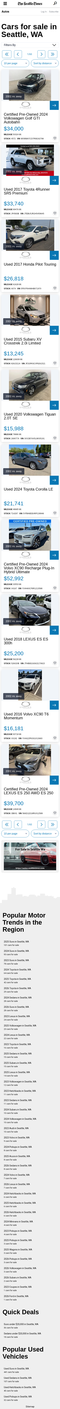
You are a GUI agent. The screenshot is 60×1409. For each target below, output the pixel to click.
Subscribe (53, 11)
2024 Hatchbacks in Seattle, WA (20, 1195)
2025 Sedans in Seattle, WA (18, 1055)
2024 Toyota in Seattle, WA (17, 971)
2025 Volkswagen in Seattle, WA (20, 1027)
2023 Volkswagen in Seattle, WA (20, 1083)
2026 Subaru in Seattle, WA (17, 1279)
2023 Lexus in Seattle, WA (17, 1018)
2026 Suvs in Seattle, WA (16, 1009)
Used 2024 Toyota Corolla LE (28, 489)
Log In (44, 11)
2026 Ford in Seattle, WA (16, 1298)
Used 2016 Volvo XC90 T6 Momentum (26, 716)
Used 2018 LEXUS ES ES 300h (26, 641)
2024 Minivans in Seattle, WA (18, 1223)
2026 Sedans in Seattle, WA (18, 1167)
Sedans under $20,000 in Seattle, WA (22, 1335)
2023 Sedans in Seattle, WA (18, 1102)
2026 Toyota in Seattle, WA (17, 990)
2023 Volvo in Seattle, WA (17, 1139)
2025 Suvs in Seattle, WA (16, 943)
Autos (5, 11)
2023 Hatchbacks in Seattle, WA (20, 1093)
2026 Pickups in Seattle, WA (18, 1261)
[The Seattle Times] (30, 4)
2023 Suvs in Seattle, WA (16, 962)
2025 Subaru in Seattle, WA (17, 1065)
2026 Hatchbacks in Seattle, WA (20, 1214)
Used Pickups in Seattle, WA (18, 1398)
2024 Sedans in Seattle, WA (18, 999)
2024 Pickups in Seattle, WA (18, 1149)
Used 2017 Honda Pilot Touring (30, 264)
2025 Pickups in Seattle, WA (18, 1242)
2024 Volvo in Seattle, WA (17, 1177)
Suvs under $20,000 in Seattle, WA (21, 1326)
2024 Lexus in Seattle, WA (17, 1037)
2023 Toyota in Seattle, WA (17, 1046)
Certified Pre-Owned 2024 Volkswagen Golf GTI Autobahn (26, 118)
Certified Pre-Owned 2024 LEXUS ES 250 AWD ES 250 (28, 791)
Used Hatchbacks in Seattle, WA (20, 1389)
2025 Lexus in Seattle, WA (17, 1074)
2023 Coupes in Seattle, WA (18, 1289)
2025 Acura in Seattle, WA (17, 1158)
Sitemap (30, 1406)
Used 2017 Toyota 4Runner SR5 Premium (27, 191)
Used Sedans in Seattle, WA (18, 1380)
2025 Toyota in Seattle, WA (17, 981)
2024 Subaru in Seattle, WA (17, 1111)
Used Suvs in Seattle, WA (16, 1370)
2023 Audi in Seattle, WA (16, 1130)
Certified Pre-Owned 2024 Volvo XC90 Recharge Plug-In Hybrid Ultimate (29, 568)
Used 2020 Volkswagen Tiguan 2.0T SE (30, 416)
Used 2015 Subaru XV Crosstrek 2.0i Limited (23, 341)
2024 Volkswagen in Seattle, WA (20, 1121)
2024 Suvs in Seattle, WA (16, 953)
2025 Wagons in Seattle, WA (18, 1251)
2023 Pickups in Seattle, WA (18, 1233)
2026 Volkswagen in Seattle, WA (20, 1270)
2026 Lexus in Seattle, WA (17, 1186)
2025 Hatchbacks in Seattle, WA (20, 1205)
